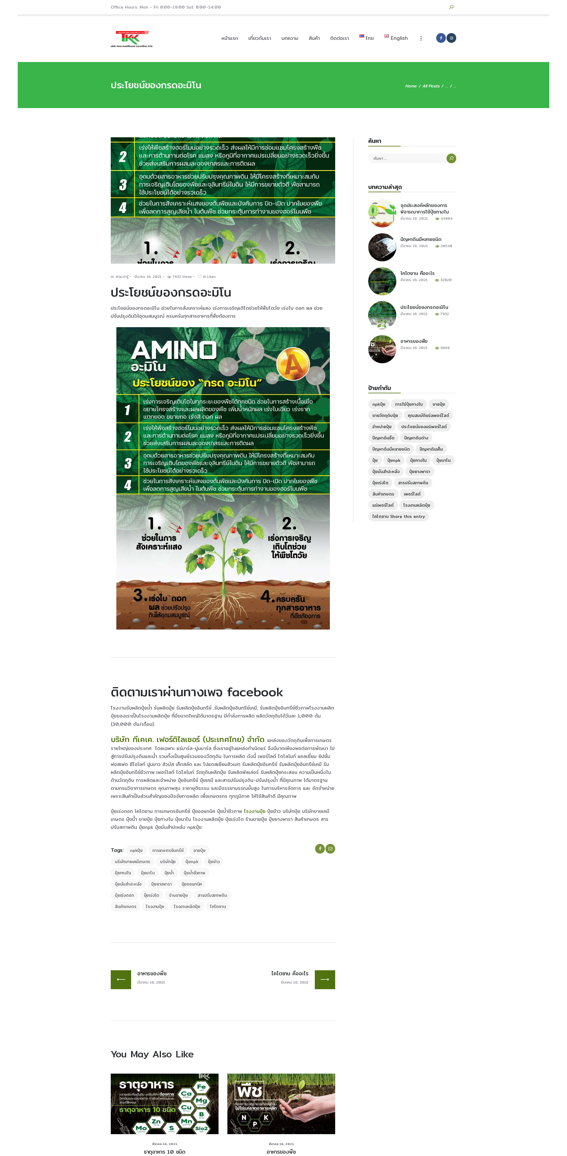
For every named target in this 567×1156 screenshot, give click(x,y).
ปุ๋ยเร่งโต (151, 895)
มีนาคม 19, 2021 (414, 218)
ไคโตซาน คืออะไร (417, 273)
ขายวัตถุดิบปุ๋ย (385, 415)
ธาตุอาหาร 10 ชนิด (164, 1151)
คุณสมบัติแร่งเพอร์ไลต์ (428, 415)
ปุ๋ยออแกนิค (192, 884)
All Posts (430, 86)
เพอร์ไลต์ (412, 494)
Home (410, 86)
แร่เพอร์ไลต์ (383, 505)
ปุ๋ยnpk (191, 861)
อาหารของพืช (281, 1151)
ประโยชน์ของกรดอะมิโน (424, 307)
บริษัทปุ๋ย (168, 861)
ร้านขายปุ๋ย (178, 895)
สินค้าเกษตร (125, 906)
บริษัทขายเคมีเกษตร (132, 861)
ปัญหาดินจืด (383, 438)
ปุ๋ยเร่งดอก (124, 895)
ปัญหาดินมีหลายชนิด (420, 239)
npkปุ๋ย (136, 850)
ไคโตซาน (218, 906)
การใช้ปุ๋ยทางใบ (409, 404)
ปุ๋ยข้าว (213, 861)
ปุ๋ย (375, 460)
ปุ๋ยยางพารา (161, 884)
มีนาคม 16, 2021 (147, 276)
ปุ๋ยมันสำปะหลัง (128, 884)
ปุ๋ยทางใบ (123, 873)
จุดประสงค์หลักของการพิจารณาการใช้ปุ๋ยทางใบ (424, 208)
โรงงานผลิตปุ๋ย (187, 906)
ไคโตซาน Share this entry (398, 516)
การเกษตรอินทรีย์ (168, 850)
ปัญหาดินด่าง (416, 438)
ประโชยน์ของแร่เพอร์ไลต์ (424, 426)
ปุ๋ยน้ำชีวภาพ (194, 873)
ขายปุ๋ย (199, 850)
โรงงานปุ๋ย (254, 811)
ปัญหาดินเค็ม (431, 449)
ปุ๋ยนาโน (148, 873)
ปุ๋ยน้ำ (169, 873)
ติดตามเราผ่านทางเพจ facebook (197, 691)
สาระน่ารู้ (121, 276)
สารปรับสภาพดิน (212, 895)
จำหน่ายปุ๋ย (382, 426)
